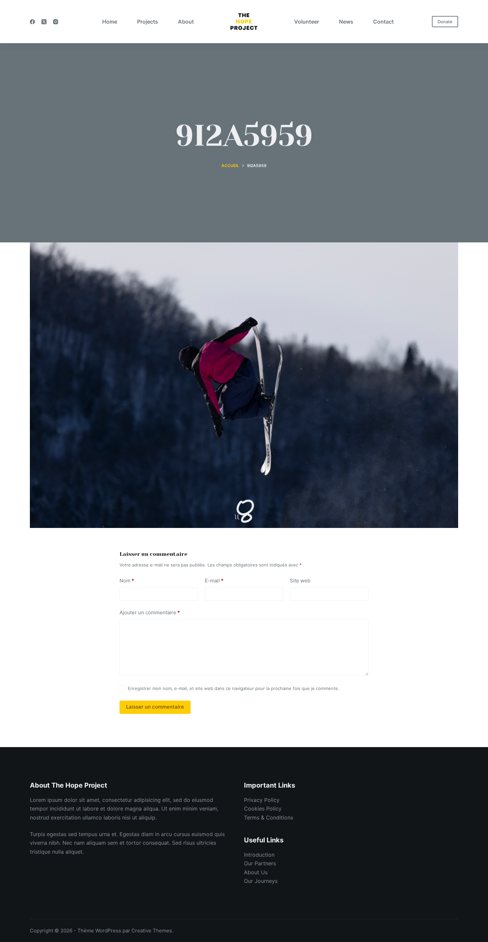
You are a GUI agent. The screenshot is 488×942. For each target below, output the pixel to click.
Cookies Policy (263, 808)
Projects (147, 21)
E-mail (214, 580)
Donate (445, 21)
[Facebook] (32, 21)
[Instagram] (55, 21)
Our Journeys (261, 881)
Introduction (259, 854)
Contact (383, 21)
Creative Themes (151, 930)
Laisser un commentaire (155, 707)
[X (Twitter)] (43, 21)
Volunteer (306, 21)
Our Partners (260, 863)
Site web (300, 580)
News (346, 21)
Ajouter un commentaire (150, 612)
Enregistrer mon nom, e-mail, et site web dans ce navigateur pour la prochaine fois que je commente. (233, 688)
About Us (256, 872)
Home (109, 21)
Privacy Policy (262, 800)
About (186, 21)
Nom (127, 580)
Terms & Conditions (268, 817)
